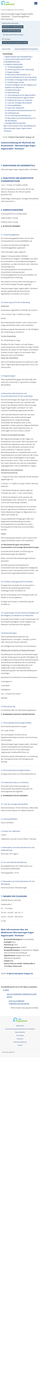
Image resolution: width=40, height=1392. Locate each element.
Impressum (20, 1039)
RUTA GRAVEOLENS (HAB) (11, 31)
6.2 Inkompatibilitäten (13, 105)
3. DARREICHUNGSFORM (12, 64)
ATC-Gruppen (20, 1035)
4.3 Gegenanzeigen (12, 72)
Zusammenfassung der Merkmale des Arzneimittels (20, 1029)
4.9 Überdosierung (12, 92)
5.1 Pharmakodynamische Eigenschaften (20, 95)
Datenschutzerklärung (20, 1042)
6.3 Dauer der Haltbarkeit (14, 108)
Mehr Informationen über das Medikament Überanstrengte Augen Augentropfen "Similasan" (19, 128)
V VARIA (6, 990)
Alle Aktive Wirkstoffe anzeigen (13, 35)
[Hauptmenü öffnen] (36, 3)
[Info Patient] (8, 3)
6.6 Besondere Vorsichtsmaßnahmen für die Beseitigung (20, 119)
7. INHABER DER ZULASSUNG (14, 123)
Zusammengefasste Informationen (12, 10)
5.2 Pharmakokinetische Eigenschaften (19, 97)
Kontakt (20, 1045)
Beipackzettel (6, 49)
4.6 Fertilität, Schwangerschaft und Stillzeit (21, 80)
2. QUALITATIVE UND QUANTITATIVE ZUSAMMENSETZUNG (17, 60)
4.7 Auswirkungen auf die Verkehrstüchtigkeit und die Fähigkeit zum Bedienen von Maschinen (21, 84)
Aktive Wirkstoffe (20, 1032)
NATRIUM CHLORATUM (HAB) (12, 27)
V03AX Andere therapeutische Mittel (15, 42)
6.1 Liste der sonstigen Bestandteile (18, 103)
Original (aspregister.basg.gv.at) (21, 137)
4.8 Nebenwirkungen (13, 90)
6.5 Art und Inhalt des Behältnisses (18, 115)
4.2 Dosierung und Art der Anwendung (19, 69)
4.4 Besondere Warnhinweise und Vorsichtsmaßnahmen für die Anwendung (20, 75)
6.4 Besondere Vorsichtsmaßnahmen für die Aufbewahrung (20, 111)
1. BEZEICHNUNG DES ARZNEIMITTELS (17, 57)
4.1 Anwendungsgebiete (14, 67)
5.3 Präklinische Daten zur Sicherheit (18, 100)
